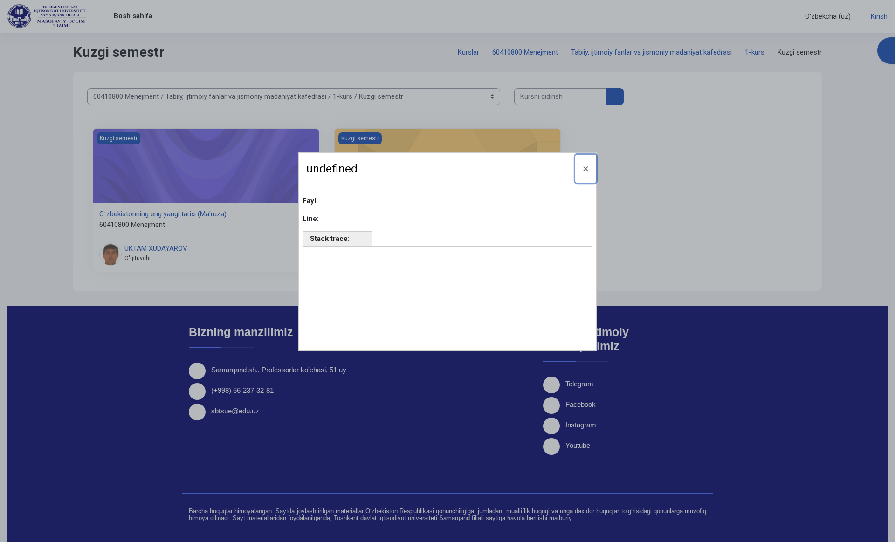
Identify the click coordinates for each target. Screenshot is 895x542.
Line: (311, 218)
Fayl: (310, 201)
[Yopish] (585, 169)
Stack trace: (330, 238)
